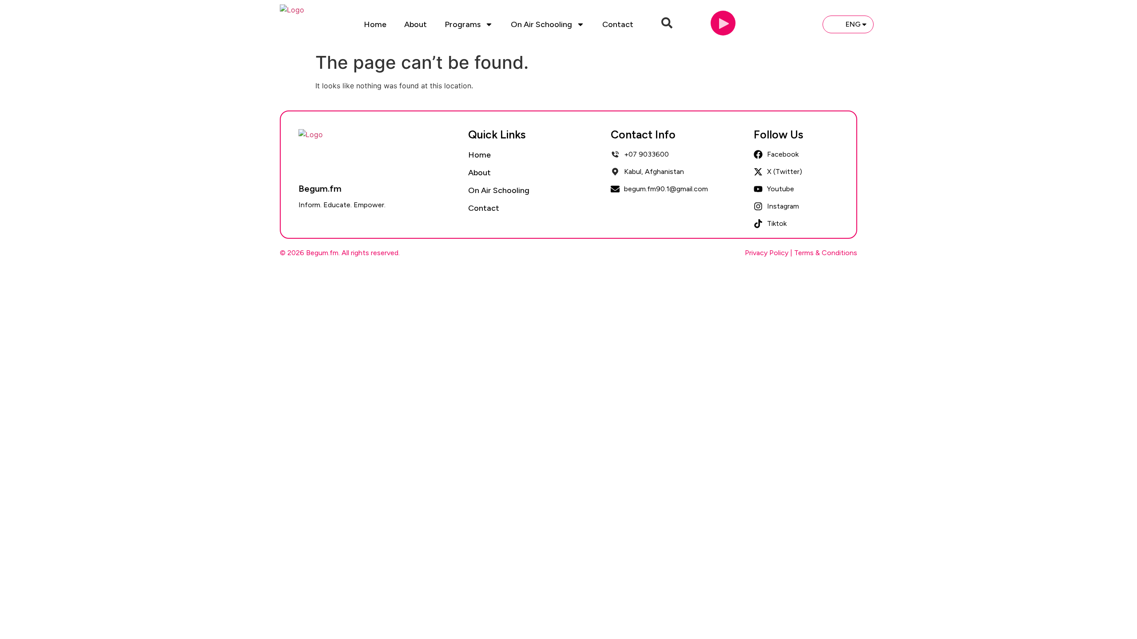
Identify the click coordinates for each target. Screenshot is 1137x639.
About (415, 24)
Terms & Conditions (825, 252)
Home (375, 24)
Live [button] (801, 24)
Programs (463, 24)
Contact (617, 24)
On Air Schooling (541, 24)
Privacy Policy (766, 252)
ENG (853, 24)
